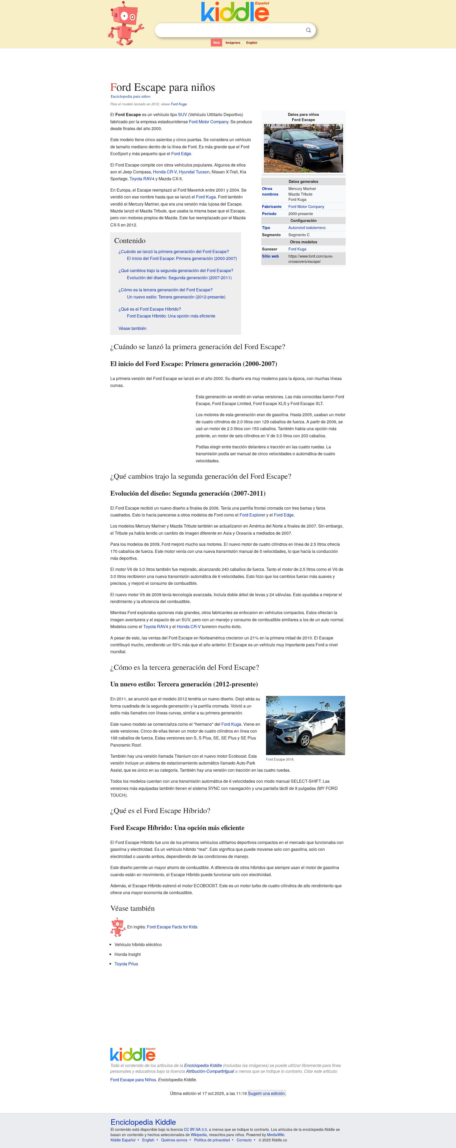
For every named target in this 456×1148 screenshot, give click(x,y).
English (251, 42)
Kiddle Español (123, 1139)
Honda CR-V (165, 172)
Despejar (297, 30)
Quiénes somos (174, 1139)
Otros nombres (270, 191)
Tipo (266, 227)
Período (269, 213)
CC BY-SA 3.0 (195, 1129)
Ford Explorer (252, 515)
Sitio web (270, 256)
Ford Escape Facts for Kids (172, 927)
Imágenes (233, 42)
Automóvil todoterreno (307, 227)
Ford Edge (181, 153)
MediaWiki (275, 1134)
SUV (182, 114)
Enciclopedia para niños (130, 96)
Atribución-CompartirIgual (210, 1071)
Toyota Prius (126, 964)
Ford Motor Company (306, 206)
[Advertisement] (227, 63)
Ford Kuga (179, 104)
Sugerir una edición (266, 1093)
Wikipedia (199, 1134)
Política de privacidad (212, 1139)
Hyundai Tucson (194, 172)
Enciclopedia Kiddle (203, 1065)
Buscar (308, 30)
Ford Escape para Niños (133, 1079)
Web (216, 42)
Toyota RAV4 (142, 178)
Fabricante (272, 206)
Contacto (244, 1139)
